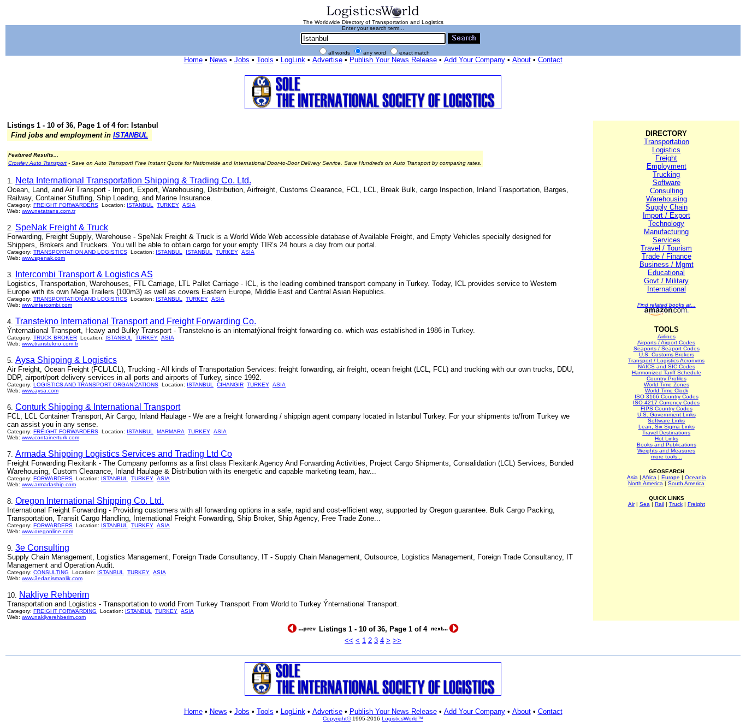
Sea (645, 504)
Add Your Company (474, 60)
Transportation (666, 142)
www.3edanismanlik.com (52, 578)
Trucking (666, 174)
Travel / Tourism (666, 248)
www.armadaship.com (49, 484)
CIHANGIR (230, 385)
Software (666, 182)
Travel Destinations (666, 433)
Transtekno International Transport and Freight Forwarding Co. (135, 321)
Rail (659, 504)
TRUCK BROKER (55, 338)
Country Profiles (666, 379)
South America (686, 483)
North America (645, 483)
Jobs (242, 60)
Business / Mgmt (667, 264)
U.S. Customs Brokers (666, 354)
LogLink (293, 60)
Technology (666, 223)
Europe (670, 477)
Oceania (695, 477)
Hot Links (666, 439)
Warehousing (666, 199)
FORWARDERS (53, 478)
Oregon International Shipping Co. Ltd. (89, 500)
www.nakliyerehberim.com (54, 617)
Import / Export (666, 215)
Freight (666, 158)
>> (397, 640)
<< (349, 640)
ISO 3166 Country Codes (666, 397)
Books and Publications (666, 445)
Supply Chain (667, 207)
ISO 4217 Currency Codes (666, 403)
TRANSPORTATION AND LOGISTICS (80, 252)
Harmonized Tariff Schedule (666, 373)
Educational (666, 273)
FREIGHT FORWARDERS (65, 205)
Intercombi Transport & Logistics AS (84, 274)
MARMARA (171, 431)
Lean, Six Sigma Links (666, 427)
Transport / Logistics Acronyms (666, 360)
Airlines (667, 336)
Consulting (666, 191)
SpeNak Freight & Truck (61, 227)
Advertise (327, 60)
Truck (676, 504)
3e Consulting (42, 547)
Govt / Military (666, 281)
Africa (649, 477)
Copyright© (337, 719)
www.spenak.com (43, 258)
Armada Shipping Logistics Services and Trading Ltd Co (123, 453)
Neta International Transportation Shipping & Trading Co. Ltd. (133, 180)
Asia (632, 477)
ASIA (189, 205)
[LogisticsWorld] (373, 17)
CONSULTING (51, 572)
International (666, 289)
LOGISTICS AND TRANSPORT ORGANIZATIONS (95, 385)
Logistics (666, 150)
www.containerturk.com (50, 437)
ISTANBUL (130, 135)
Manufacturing (666, 232)
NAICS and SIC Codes (666, 367)
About (521, 60)
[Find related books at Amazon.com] (666, 314)
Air (631, 504)
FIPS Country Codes (666, 409)
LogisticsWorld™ (402, 719)
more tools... (666, 457)
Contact (550, 60)
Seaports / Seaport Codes (666, 348)
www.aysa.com (40, 391)
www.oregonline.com (47, 531)
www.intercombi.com (47, 305)
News (218, 60)
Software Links (666, 421)
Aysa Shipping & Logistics (66, 360)
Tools (265, 60)
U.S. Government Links (666, 415)
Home (193, 60)
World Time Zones (666, 385)
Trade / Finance (666, 256)
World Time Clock (666, 391)
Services (666, 240)
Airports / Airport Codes (666, 342)
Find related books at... (666, 305)
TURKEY (168, 205)
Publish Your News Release (393, 60)
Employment (666, 166)
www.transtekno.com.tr (50, 344)
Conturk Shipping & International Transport (97, 407)
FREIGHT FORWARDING (65, 611)
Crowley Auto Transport (37, 163)
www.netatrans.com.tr (48, 211)
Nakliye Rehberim (54, 594)
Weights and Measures (666, 451)
